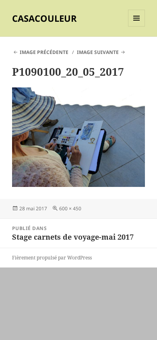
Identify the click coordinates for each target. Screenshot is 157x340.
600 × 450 (70, 208)
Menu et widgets (136, 26)
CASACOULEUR (44, 18)
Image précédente (44, 52)
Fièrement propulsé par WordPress (52, 257)
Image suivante (98, 52)
